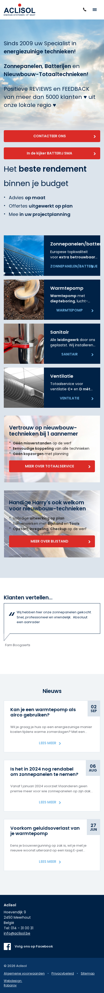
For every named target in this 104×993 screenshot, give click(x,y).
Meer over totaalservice (49, 466)
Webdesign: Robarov (13, 983)
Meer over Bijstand (49, 541)
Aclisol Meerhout (19, 10)
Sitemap (88, 973)
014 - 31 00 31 (22, 928)
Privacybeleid (62, 973)
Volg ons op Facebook (34, 946)
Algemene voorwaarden (24, 973)
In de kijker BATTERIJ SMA (49, 153)
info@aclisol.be (17, 933)
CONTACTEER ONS (49, 136)
